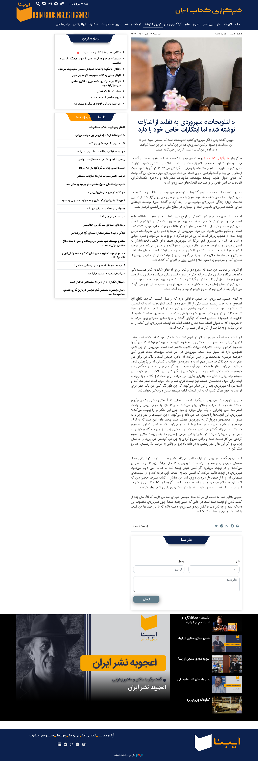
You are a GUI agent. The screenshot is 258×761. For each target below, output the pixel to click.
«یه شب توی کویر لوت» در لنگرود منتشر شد (97, 104)
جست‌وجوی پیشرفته (41, 735)
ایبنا (208, 11)
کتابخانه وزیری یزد (198, 700)
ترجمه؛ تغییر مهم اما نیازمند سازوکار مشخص (101, 176)
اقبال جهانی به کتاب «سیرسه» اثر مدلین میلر (96, 75)
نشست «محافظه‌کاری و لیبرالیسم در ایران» (195, 620)
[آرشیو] (59, 745)
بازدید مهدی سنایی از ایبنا (194, 658)
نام (238, 561)
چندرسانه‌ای (63, 24)
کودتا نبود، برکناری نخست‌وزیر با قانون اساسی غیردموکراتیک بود (96, 83)
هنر (219, 24)
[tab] (101, 117)
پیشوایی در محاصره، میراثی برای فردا (105, 208)
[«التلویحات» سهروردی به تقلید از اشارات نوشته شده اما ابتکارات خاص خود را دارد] (186, 74)
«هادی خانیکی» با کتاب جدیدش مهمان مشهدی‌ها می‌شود (89, 69)
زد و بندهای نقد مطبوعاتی (193, 679)
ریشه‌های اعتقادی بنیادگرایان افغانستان (104, 225)
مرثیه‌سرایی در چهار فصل (112, 216)
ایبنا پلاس (79, 24)
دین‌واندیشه (220, 34)
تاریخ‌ (196, 24)
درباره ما (74, 735)
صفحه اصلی (236, 34)
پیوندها (61, 735)
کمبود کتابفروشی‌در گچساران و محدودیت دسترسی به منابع (93, 200)
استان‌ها (93, 24)
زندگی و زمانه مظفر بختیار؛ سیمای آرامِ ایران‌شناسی (98, 233)
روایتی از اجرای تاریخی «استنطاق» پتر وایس (101, 159)
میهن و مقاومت (111, 24)
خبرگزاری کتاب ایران (215, 158)
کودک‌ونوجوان (173, 24)
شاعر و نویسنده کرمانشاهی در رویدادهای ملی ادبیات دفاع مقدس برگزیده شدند (94, 243)
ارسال (146, 599)
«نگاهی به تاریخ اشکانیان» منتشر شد (101, 52)
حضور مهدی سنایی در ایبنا (194, 638)
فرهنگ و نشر (132, 24)
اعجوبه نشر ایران (147, 687)
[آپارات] (83, 745)
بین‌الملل (208, 24)
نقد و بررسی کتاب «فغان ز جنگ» (107, 143)
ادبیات (228, 24)
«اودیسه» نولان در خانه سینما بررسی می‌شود (101, 151)
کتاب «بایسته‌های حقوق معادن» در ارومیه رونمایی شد (95, 184)
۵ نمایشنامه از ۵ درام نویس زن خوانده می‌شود (99, 135)
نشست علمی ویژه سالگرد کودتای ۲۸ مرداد (102, 168)
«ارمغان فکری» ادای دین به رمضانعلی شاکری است (97, 282)
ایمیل (181, 561)
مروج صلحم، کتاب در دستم (106, 97)
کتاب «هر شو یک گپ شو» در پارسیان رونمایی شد (98, 265)
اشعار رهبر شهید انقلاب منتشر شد (107, 127)
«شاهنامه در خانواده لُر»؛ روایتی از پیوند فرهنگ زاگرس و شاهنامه (90, 60)
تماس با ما (89, 735)
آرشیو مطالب (106, 735)
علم (187, 24)
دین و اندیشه (153, 24)
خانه (237, 24)
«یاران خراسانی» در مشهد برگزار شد (106, 273)
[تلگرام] (77, 745)
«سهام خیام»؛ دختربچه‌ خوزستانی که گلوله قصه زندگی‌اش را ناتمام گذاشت (93, 255)
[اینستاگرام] (71, 745)
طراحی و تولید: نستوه (124, 755)
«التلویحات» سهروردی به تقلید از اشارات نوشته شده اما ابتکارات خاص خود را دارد (186, 126)
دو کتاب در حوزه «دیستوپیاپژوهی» (106, 192)
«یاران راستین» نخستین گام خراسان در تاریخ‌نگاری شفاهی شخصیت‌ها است (94, 292)
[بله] (65, 745)
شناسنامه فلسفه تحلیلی (108, 91)
